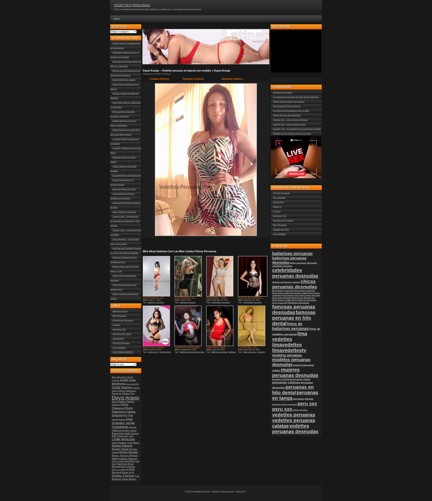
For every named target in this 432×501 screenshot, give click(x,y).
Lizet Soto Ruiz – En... (248, 347)
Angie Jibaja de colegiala (124, 212)
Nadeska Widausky (128, 459)
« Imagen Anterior (159, 78)
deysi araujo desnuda (281, 298)
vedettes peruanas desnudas (295, 428)
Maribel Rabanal (122, 446)
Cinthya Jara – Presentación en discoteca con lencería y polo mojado (125, 221)
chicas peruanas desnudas (294, 284)
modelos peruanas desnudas (291, 362)
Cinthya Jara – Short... (216, 347)
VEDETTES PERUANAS (132, 5)
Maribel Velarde (120, 449)
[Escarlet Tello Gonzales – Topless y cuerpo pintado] (190, 326)
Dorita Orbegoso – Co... (185, 297)
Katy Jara (128, 436)
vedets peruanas (300, 410)
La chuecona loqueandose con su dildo (291, 111)
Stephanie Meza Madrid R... (250, 297)
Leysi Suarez (119, 442)
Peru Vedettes (279, 198)
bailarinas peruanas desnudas (192, 352)
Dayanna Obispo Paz (123, 393)
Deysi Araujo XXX (280, 303)
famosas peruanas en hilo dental (294, 318)
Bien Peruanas (119, 316)
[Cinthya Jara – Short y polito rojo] (221, 326)
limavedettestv (289, 350)
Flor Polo (128, 415)
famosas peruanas (298, 302)
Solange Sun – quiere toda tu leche (289, 124)
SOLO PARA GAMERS (123, 352)
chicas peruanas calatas (286, 282)
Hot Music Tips (119, 329)
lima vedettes (289, 336)
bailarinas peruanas (156, 302)
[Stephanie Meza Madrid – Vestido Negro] (253, 276)
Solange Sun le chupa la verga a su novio (292, 133)
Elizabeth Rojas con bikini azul (127, 175)
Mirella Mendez (128, 452)
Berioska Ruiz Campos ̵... (154, 347)
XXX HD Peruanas (121, 343)
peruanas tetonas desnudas (284, 404)
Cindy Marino (122, 387)
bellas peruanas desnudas (303, 263)
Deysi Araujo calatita (299, 293)
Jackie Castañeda (123, 425)
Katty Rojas (117, 436)
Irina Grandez (122, 421)
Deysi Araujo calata (280, 293)
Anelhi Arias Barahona (124, 381)
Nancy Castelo (118, 461)
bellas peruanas (249, 352)
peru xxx (282, 409)
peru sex (307, 403)
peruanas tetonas (303, 398)
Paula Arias (121, 464)
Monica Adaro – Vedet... (217, 297)
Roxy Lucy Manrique (120, 470)
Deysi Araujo (125, 397)
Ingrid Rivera (119, 419)
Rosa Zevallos (128, 467)
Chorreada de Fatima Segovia (287, 106)
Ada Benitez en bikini (282, 92)
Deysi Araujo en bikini (282, 300)
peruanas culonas (286, 382)
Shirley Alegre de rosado (124, 80)
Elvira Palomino (122, 410)
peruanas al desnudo (282, 379)
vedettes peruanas (293, 414)
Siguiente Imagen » (233, 78)
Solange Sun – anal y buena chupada (290, 120)
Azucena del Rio (132, 384)
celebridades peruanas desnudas (295, 273)
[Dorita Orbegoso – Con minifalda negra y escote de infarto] (190, 276)
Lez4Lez (116, 325)
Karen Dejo (118, 433)
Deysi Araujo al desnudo (283, 291)
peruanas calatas (301, 379)
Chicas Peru (118, 338)
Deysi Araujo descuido (310, 295)
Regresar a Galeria (193, 78)
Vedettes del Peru (281, 229)
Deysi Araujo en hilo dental (304, 300)
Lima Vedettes (119, 348)
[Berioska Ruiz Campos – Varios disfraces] (158, 326)
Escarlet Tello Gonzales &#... (187, 347)
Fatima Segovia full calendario (287, 115)
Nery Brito (129, 461)
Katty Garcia (132, 433)
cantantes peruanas (282, 266)
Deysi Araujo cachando (304, 291)
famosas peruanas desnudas (293, 309)
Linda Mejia (133, 442)
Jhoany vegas (129, 430)
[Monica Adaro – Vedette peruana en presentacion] (221, 276)
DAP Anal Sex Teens (122, 334)
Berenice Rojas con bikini (124, 189)
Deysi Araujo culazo (291, 295)
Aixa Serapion (119, 377)
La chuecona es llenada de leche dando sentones (296, 97)
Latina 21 (277, 207)
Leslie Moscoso (123, 439)
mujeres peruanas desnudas (295, 372)
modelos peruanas (287, 355)
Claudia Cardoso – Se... (154, 297)
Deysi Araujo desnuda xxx (303, 298)
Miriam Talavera (120, 455)
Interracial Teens (120, 311)
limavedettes (287, 344)
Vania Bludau (129, 479)
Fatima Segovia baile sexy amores (288, 102)
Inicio (117, 18)
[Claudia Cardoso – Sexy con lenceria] (158, 276)
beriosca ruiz (153, 352)
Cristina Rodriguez (126, 390)
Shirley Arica (128, 472)
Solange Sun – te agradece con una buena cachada (297, 129)
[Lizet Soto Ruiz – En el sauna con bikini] (253, 326)
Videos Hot (283, 87)
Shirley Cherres (123, 476)
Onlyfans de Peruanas (123, 320)
